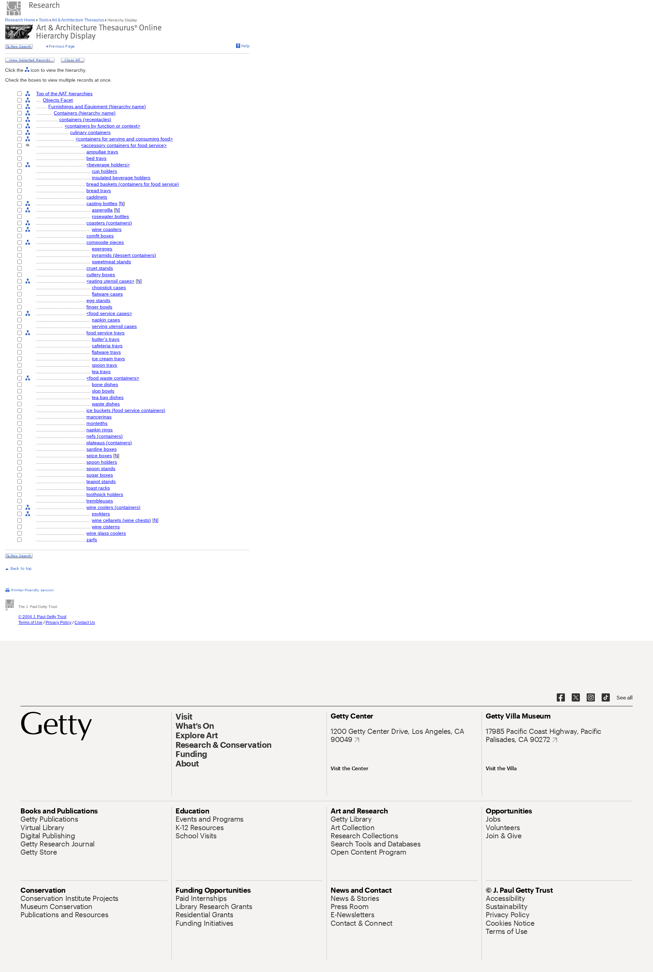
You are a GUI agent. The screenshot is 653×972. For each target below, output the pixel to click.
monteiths (96, 423)
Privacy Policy (58, 622)
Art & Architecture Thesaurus (78, 20)
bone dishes (105, 384)
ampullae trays (102, 151)
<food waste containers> (112, 378)
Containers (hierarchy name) (85, 113)
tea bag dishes (107, 397)
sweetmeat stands (111, 261)
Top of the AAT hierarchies (64, 93)
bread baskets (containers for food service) (132, 184)
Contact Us (84, 622)
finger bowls (99, 307)
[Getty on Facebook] (561, 698)
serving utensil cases (114, 326)
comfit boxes (100, 235)
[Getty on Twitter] (576, 698)
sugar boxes (99, 475)
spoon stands (100, 468)
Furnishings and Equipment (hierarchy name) (97, 106)
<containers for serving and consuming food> (124, 139)
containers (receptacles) (85, 119)
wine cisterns (106, 526)
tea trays (101, 371)
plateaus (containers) (109, 442)
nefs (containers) (104, 436)
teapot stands (101, 481)
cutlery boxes (100, 274)
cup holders (104, 171)
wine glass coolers (106, 533)
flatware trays (106, 352)
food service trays (105, 332)
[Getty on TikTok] (606, 698)
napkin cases (106, 320)
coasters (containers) (109, 223)
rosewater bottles (110, 216)
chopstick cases (109, 287)
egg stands (98, 300)
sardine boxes (101, 449)
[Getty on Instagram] (591, 698)
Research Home (20, 20)
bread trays (98, 190)
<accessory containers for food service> (124, 145)
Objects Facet (58, 100)
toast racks (98, 488)
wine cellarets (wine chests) (121, 520)
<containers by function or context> (102, 126)
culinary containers (90, 132)
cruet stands (99, 268)
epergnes (102, 248)
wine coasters (106, 229)
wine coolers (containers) (113, 507)
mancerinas (99, 416)
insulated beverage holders (121, 177)
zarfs (91, 539)
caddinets (96, 197)
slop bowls (103, 391)
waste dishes (106, 404)
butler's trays (105, 339)
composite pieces (105, 242)
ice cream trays (108, 358)
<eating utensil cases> (110, 281)
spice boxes (99, 455)
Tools (44, 20)
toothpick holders (104, 494)
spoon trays (104, 365)
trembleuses (99, 501)
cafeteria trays (107, 345)
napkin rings (99, 429)
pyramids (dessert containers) (124, 255)
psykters (101, 513)
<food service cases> (109, 313)
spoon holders (101, 462)
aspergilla (102, 210)
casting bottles (101, 203)
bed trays (96, 158)
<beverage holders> (108, 164)
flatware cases (107, 294)
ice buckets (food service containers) (125, 410)
